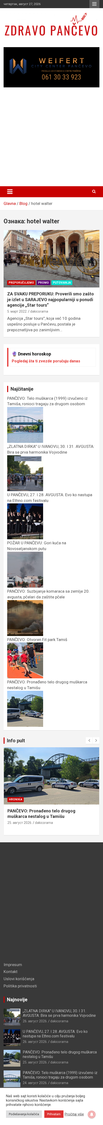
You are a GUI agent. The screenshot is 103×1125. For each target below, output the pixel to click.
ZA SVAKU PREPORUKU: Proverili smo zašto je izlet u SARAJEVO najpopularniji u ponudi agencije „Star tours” (50, 299)
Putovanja (62, 282)
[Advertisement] (51, 139)
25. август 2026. (19, 823)
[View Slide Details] (51, 67)
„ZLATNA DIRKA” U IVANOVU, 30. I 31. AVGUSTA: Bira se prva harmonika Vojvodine (50, 449)
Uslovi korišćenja (19, 978)
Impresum (13, 964)
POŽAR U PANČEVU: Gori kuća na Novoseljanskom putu (36, 545)
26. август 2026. (35, 1021)
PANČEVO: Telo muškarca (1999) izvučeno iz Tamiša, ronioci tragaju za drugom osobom (47, 401)
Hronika (15, 799)
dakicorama (39, 311)
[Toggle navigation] (10, 191)
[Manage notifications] (92, 1114)
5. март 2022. (17, 311)
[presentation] (89, 740)
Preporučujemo (21, 282)
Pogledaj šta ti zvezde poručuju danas (46, 361)
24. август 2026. (35, 1083)
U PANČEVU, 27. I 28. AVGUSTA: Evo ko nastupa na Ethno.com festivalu (55, 1033)
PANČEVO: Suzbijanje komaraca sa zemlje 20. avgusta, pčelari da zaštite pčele (48, 594)
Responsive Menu (94, 4)
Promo (43, 282)
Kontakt (10, 971)
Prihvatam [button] (54, 1114)
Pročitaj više (74, 1114)
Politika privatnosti (20, 986)
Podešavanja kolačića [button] (24, 1114)
